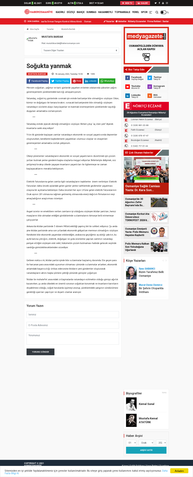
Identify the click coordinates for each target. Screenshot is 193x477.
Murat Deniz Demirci (150, 284)
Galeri (144, 3)
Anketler (122, 21)
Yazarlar (110, 21)
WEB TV (128, 3)
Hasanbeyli (105, 12)
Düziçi (71, 12)
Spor (144, 12)
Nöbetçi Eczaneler (137, 21)
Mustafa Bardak (68, 29)
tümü (164, 393)
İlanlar (166, 21)
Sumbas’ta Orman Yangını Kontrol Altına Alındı (53, 21)
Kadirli (60, 12)
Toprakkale (122, 12)
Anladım (179, 471)
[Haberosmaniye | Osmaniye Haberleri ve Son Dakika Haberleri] (39, 12)
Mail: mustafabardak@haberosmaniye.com (61, 43)
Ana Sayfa (34, 29)
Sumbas (91, 12)
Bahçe (81, 12)
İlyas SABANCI (147, 268)
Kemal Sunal (146, 404)
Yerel (135, 12)
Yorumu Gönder (40, 352)
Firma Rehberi (154, 21)
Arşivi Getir (146, 450)
